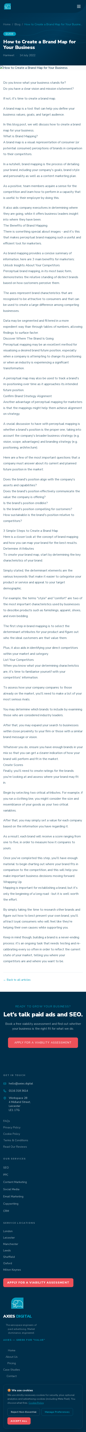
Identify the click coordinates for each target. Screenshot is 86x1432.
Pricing (11, 1363)
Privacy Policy (11, 1127)
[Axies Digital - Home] (7, 6)
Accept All (19, 1421)
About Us (12, 1357)
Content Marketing (15, 1182)
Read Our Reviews (15, 1147)
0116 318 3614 (18, 1091)
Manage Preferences (57, 1412)
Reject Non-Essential (23, 1412)
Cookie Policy (11, 1134)
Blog (17, 24)
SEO (6, 1168)
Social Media (11, 1189)
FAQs (6, 1121)
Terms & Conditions (15, 1140)
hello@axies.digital (21, 1083)
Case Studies (11, 1370)
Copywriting (10, 1204)
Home (7, 24)
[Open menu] (79, 6)
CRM (6, 1211)
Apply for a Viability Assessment (43, 1043)
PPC (5, 1175)
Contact (12, 1376)
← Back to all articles (17, 980)
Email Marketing (13, 1196)
